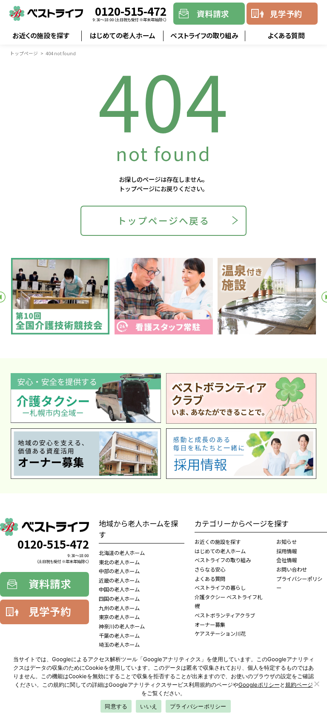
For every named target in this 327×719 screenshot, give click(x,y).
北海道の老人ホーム (122, 553)
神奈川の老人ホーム (122, 626)
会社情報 (286, 560)
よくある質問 (286, 35)
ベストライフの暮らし (220, 588)
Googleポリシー (259, 684)
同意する (116, 706)
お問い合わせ (291, 569)
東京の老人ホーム (119, 617)
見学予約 (286, 13)
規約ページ (299, 684)
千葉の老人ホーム (119, 636)
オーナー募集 (210, 624)
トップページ (24, 53)
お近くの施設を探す (40, 35)
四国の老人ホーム (119, 599)
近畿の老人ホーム (119, 580)
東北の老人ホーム (119, 562)
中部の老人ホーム (119, 571)
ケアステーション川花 (220, 633)
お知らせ (286, 542)
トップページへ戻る (163, 220)
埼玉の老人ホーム (119, 644)
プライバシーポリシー (299, 583)
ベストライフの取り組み (204, 35)
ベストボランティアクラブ (225, 615)
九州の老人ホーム (119, 608)
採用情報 (286, 551)
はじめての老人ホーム (122, 35)
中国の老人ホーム (119, 589)
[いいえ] (316, 683)
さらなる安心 (210, 569)
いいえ (148, 706)
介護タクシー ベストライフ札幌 (228, 601)
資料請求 (213, 13)
